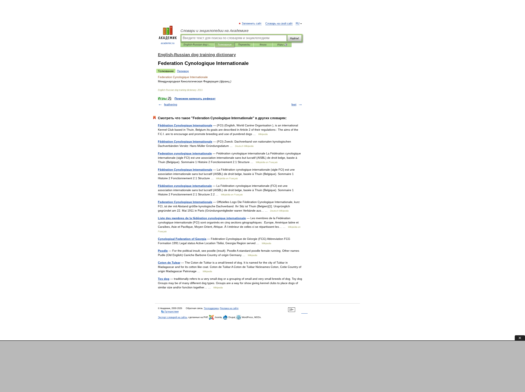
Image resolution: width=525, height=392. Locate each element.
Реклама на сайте (229, 308)
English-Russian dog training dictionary (197, 44)
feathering (170, 104)
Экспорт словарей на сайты (172, 317)
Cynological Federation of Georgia (182, 238)
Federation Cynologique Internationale (185, 202)
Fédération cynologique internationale (185, 185)
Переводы (244, 44)
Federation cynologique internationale (185, 153)
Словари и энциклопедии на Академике (214, 31)
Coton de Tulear (169, 262)
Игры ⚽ (282, 44)
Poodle (163, 250)
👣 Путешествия (170, 311)
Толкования (224, 44)
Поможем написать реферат (195, 98)
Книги (263, 44)
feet (293, 104)
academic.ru (168, 43)
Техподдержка (211, 308)
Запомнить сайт (251, 23)
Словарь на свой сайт (279, 23)
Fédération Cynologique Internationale (185, 125)
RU (297, 23)
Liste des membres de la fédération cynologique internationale (202, 218)
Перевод (183, 71)
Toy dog (163, 278)
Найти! (294, 38)
